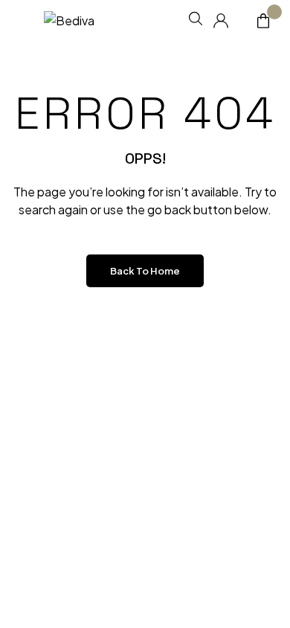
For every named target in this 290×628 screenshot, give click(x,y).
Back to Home (145, 271)
